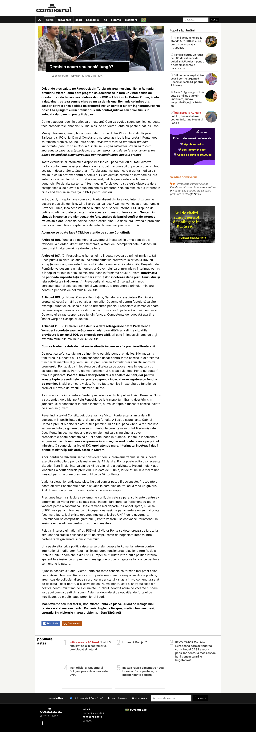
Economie (92, 19)
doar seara (140, 698)
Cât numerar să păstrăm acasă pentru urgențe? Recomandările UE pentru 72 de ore (187, 80)
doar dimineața (119, 698)
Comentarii (73, 623)
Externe (116, 19)
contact (87, 720)
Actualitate (64, 19)
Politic (49, 19)
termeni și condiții (93, 713)
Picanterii (131, 19)
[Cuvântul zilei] (141, 19)
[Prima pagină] (39, 19)
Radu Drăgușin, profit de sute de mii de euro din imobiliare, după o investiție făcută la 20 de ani (187, 98)
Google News (193, 194)
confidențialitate (92, 716)
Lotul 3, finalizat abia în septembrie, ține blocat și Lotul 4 (187, 117)
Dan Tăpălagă (111, 612)
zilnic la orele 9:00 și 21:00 (87, 698)
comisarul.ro (62, 75)
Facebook (176, 187)
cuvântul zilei (138, 709)
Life (105, 19)
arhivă (86, 709)
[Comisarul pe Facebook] (42, 723)
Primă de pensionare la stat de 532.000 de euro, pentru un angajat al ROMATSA (186, 42)
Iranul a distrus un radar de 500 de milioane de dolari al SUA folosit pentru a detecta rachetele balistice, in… (187, 61)
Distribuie (52, 623)
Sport (78, 19)
